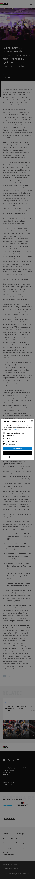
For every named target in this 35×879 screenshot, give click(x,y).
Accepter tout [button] (17, 448)
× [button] (32, 421)
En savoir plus (16, 429)
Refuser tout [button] (17, 453)
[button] (17, 457)
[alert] (17, 439)
